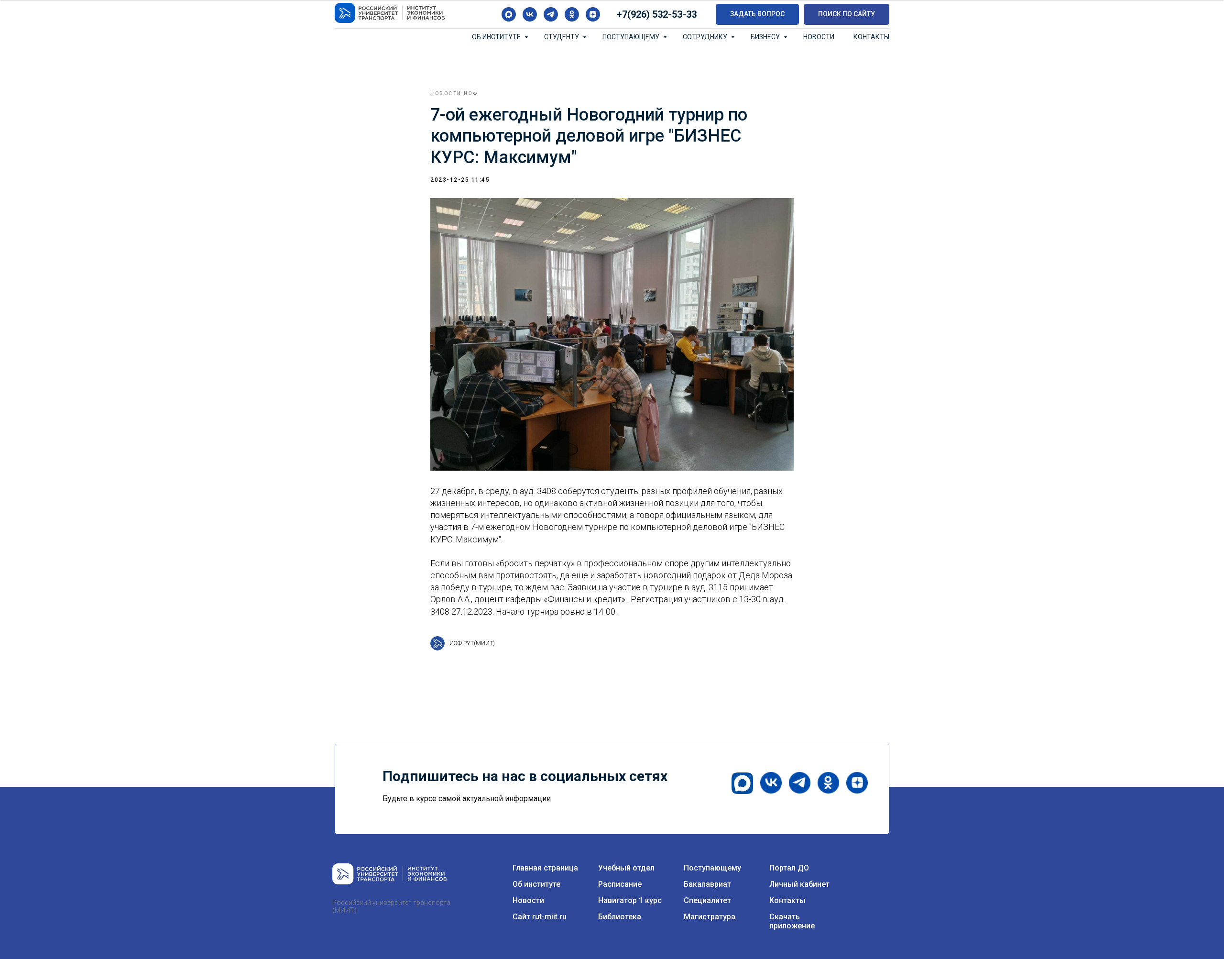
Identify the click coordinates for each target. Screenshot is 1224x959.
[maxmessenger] (509, 14)
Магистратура (709, 916)
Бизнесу (766, 37)
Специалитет (707, 900)
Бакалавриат (707, 884)
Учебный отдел (626, 867)
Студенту (562, 37)
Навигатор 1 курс (630, 900)
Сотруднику (706, 37)
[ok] (572, 14)
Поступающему (631, 37)
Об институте (497, 37)
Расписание (620, 884)
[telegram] (551, 14)
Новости (818, 37)
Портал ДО (789, 867)
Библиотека (619, 916)
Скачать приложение (792, 921)
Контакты (871, 37)
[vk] (530, 14)
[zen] (593, 14)
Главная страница (545, 867)
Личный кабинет (799, 884)
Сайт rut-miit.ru (540, 916)
